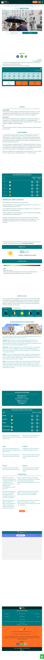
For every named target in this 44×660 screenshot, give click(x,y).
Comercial (19, 624)
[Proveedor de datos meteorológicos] (22, 650)
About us (29, 634)
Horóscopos (22, 616)
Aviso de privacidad (22, 634)
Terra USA (7, 616)
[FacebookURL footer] (17, 644)
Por (39, 59)
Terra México (36, 614)
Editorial (25, 624)
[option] (8, 83)
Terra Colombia (22, 614)
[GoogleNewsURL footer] (25, 644)
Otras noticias (22, 619)
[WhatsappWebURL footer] (21, 644)
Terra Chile (7, 614)
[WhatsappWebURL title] (21, 56)
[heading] (22, 511)
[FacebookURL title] (17, 56)
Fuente (36, 61)
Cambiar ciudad (14, 33)
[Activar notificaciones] (37, 656)
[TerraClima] (39, 2)
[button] (42, 2)
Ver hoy (30, 33)
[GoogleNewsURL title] (25, 56)
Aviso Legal (15, 634)
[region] (22, 44)
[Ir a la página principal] (5, 2)
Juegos (38, 616)
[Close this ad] (43, 653)
